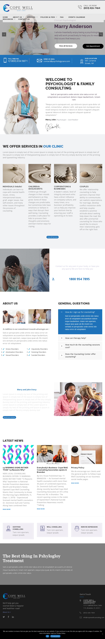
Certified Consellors (18, 528)
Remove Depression (89, 527)
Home (5, 17)
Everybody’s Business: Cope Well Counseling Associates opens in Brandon (52, 470)
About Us (17, 17)
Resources (8, 19)
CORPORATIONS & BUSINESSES (62, 187)
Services (31, 17)
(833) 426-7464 (92, 8)
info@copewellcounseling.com (93, 617)
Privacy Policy (77, 468)
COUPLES (84, 186)
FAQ (61, 17)
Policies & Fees (48, 17)
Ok (47, 636)
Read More (6, 509)
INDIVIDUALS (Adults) (12, 186)
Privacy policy (55, 636)
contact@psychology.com (78, 275)
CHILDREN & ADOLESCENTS (35, 187)
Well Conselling (54, 527)
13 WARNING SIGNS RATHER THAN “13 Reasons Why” (15, 469)
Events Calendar (77, 17)
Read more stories (9, 417)
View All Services (52, 237)
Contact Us (24, 19)
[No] (102, 634)
